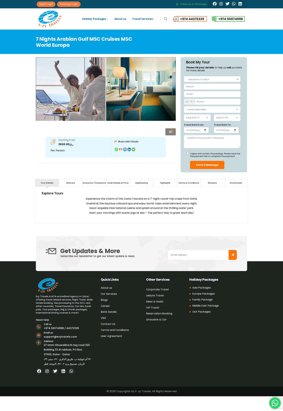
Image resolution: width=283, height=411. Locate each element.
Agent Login (46, 4)
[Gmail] (121, 149)
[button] (170, 96)
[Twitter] (227, 4)
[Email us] (38, 335)
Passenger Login (69, 4)
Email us (48, 332)
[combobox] (212, 79)
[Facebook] (215, 4)
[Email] (133, 149)
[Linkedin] (240, 4)
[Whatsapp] (234, 4)
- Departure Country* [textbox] (198, 79)
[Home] (49, 19)
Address (48, 341)
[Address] (38, 342)
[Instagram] (221, 4)
